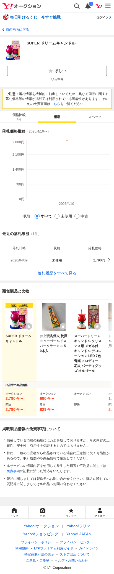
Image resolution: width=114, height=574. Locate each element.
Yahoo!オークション (41, 526)
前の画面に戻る (17, 29)
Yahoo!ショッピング (40, 534)
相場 (57, 117)
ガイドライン (89, 548)
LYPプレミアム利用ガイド (53, 548)
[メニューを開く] (108, 6)
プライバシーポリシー (37, 542)
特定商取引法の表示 (39, 554)
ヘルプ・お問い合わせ (71, 560)
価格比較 (19, 117)
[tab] (19, 117)
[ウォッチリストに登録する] (28, 326)
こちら (55, 104)
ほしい (60, 70)
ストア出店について (75, 554)
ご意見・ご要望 (37, 560)
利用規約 (21, 548)
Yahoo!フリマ (78, 526)
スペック (95, 117)
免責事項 (13, 471)
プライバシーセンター (76, 542)
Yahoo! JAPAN (78, 534)
